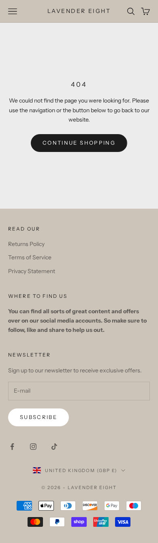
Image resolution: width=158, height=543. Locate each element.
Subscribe (38, 417)
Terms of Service (29, 257)
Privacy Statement (31, 271)
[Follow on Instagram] (33, 447)
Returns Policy (26, 244)
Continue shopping (79, 142)
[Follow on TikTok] (54, 447)
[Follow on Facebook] (12, 447)
